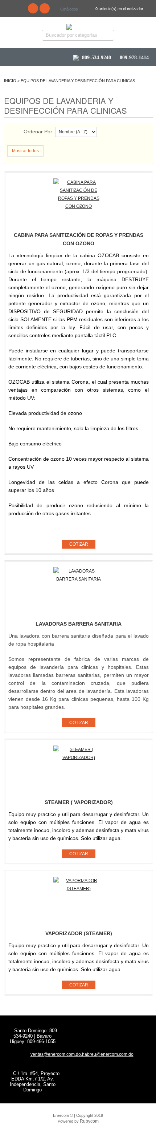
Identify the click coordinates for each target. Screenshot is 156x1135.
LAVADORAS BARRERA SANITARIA (79, 624)
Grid (18, 132)
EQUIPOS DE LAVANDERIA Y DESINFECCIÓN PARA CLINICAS (78, 80)
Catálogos (69, 9)
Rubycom (89, 1121)
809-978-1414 (133, 57)
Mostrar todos (25, 150)
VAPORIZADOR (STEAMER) (78, 933)
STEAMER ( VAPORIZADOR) (79, 802)
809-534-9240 (96, 57)
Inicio (10, 80)
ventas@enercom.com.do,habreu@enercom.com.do (82, 1054)
